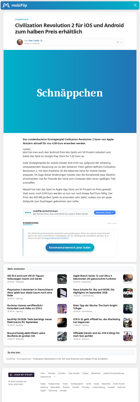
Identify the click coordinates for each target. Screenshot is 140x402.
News (43, 383)
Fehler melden (112, 223)
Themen (51, 373)
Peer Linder (34, 40)
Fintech (66, 387)
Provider (86, 387)
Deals (96, 383)
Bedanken (96, 373)
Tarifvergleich (77, 383)
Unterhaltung (98, 387)
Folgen (85, 373)
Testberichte (54, 383)
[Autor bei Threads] (41, 41)
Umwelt (111, 387)
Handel (75, 387)
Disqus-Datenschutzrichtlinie (56, 238)
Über (42, 373)
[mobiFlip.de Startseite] (15, 5)
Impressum (45, 376)
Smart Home (119, 383)
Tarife (88, 383)
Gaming (44, 387)
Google (63, 390)
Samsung (53, 390)
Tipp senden (74, 373)
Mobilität (106, 383)
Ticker (65, 383)
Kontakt (61, 373)
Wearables (55, 387)
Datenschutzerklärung (113, 373)
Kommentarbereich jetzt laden (70, 247)
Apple (43, 390)
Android (121, 387)
